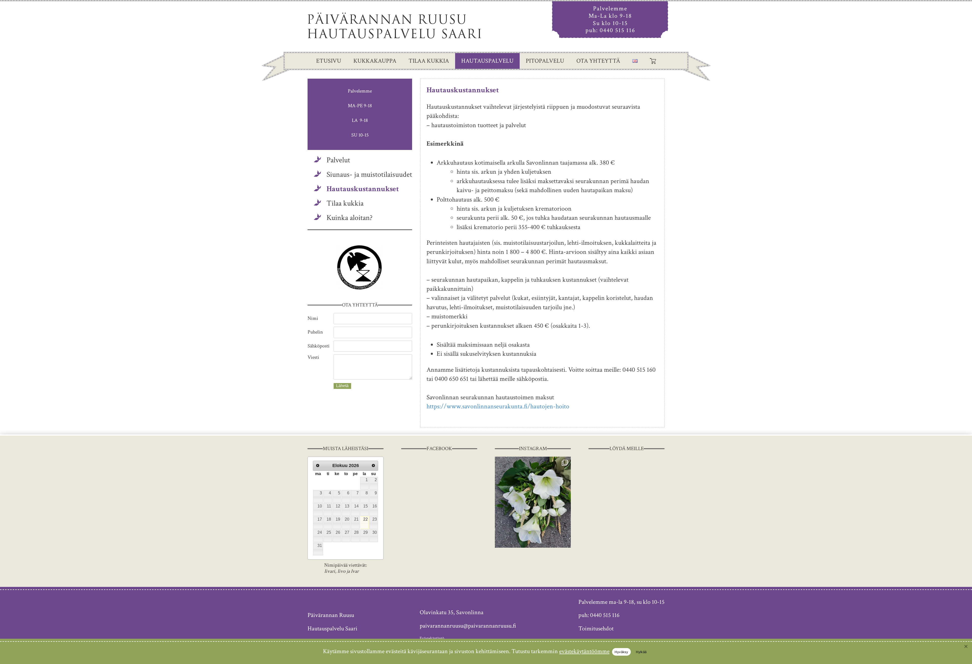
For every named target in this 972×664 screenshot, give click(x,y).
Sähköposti (319, 346)
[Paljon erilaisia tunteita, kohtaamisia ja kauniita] (533, 502)
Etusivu (328, 61)
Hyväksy (621, 652)
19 (338, 519)
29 (365, 532)
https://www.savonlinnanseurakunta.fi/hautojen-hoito (498, 406)
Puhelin (315, 332)
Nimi (313, 318)
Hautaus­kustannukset (363, 189)
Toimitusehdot (596, 628)
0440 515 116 (617, 30)
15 (365, 506)
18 (329, 519)
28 (356, 532)
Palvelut (338, 160)
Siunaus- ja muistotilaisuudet (369, 175)
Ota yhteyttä (598, 61)
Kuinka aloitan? (350, 218)
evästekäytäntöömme (584, 651)
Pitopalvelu (545, 61)
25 (329, 532)
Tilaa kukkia (429, 61)
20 (347, 519)
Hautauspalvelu (487, 61)
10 (319, 506)
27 (347, 532)
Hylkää (641, 652)
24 (319, 532)
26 (338, 532)
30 (374, 532)
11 (329, 506)
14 (356, 506)
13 (347, 506)
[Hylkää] (965, 646)
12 (338, 506)
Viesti (313, 357)
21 (356, 519)
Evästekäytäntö (432, 638)
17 (319, 519)
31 (319, 545)
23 (374, 519)
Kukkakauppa (374, 61)
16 (374, 506)
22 (365, 519)
